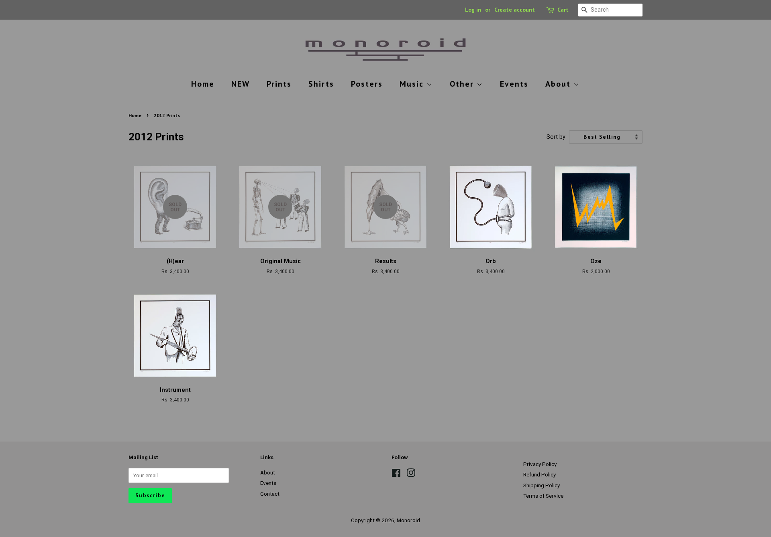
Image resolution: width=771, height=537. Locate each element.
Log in (473, 9)
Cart (563, 9)
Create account (514, 9)
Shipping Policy (541, 485)
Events (514, 84)
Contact (269, 493)
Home (202, 84)
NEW (240, 84)
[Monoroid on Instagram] (410, 474)
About (559, 84)
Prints (279, 84)
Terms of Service (543, 495)
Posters (367, 84)
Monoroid (408, 520)
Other (463, 84)
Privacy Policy (540, 464)
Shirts (321, 84)
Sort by (556, 137)
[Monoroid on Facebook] (396, 474)
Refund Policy (539, 474)
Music (413, 84)
